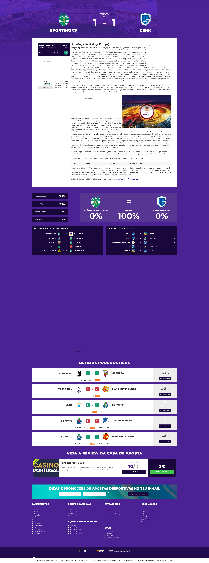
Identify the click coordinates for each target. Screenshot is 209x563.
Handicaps (110, 533)
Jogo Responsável (148, 510)
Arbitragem (110, 531)
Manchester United (76, 533)
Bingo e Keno (147, 518)
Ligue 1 (36, 527)
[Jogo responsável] (80, 551)
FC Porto (73, 510)
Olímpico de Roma (105, 412)
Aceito (171, 560)
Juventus (73, 525)
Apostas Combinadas (113, 537)
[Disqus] (104, 281)
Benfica (72, 508)
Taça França (37, 529)
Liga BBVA (37, 516)
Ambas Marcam (111, 512)
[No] (207, 561)
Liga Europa (37, 533)
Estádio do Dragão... (105, 427)
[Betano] (97, 380)
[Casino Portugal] (46, 468)
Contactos (146, 508)
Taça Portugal (38, 510)
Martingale (110, 535)
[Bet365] (44, 52)
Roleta (145, 514)
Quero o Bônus (162, 471)
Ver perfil (45, 87)
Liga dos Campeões (40, 531)
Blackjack (146, 516)
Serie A (36, 520)
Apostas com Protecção (114, 514)
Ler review (134, 471)
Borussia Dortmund (76, 529)
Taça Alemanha (38, 525)
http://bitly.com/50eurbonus (127, 179)
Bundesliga (37, 523)
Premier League (39, 512)
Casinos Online (147, 522)
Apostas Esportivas (148, 520)
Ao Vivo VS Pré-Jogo (113, 508)
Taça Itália (37, 522)
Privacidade (146, 512)
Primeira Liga (38, 508)
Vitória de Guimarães (76, 516)
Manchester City (75, 531)
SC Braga (73, 514)
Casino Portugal (73, 463)
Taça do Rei (37, 518)
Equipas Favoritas (112, 510)
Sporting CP (74, 512)
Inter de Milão (74, 527)
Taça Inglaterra (38, 514)
